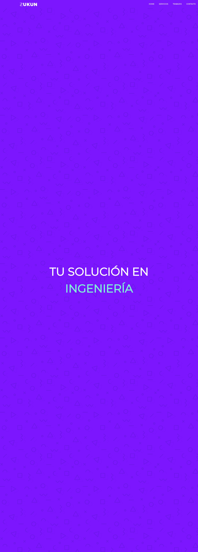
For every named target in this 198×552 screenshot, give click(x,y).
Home (151, 4)
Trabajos (177, 4)
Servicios (163, 4)
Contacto (191, 4)
